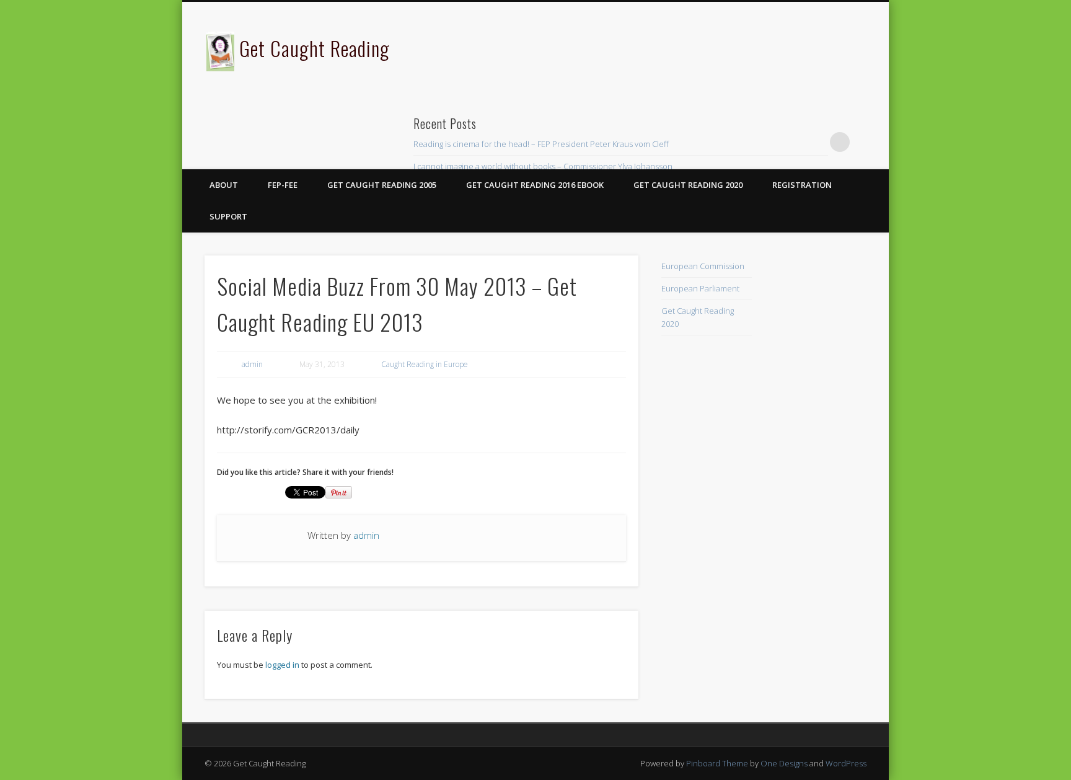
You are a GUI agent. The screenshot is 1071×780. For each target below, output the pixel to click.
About (223, 184)
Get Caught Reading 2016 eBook (535, 184)
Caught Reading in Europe (424, 364)
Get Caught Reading (314, 48)
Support (228, 216)
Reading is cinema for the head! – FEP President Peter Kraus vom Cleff (541, 143)
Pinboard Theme (717, 763)
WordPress (846, 763)
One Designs (784, 763)
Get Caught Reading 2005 (381, 184)
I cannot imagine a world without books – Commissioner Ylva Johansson (542, 166)
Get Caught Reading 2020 (688, 184)
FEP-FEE (283, 184)
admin (252, 364)
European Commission (702, 266)
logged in (282, 664)
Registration (802, 184)
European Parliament (700, 288)
